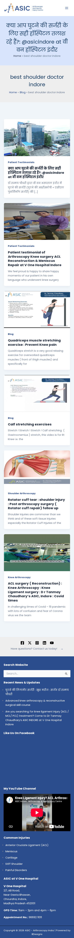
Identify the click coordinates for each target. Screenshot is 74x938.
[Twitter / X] (30, 643)
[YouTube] (52, 643)
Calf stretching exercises (30, 424)
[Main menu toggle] (66, 8)
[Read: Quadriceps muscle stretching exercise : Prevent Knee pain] (37, 309)
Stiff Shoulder (14, 864)
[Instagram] (37, 643)
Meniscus (11, 851)
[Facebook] (22, 643)
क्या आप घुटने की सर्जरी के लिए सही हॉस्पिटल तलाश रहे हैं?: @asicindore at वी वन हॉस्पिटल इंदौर (36, 172)
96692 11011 (35, 917)
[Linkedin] (44, 643)
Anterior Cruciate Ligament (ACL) (26, 845)
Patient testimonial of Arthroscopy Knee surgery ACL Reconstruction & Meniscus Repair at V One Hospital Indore (34, 258)
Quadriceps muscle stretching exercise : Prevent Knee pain (34, 342)
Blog (10, 334)
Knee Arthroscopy (19, 577)
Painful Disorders (16, 870)
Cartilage (11, 857)
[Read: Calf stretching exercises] (37, 393)
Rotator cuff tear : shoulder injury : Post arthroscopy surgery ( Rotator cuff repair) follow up (36, 503)
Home (17, 56)
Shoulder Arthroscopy (22, 493)
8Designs (37, 934)
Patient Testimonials (21, 162)
